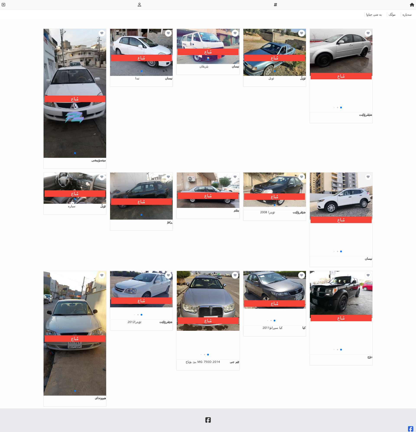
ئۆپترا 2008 (283, 212)
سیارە (87, 206)
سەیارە (407, 14)
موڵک (392, 14)
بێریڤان (219, 66)
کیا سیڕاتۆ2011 (284, 328)
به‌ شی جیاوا (374, 14)
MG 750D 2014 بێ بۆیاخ (212, 362)
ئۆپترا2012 (150, 322)
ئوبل (287, 78)
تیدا (153, 78)
